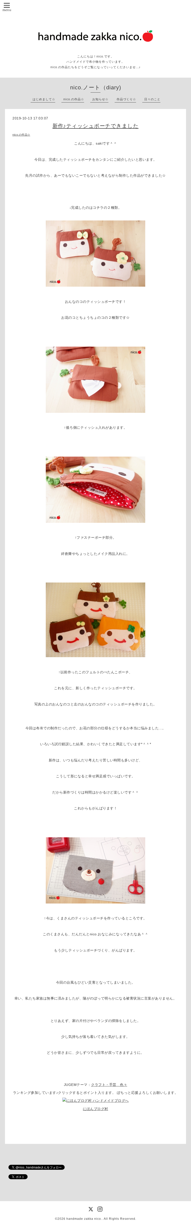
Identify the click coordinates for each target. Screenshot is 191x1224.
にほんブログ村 (95, 1109)
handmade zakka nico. (84, 1219)
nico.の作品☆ (73, 99)
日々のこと (152, 99)
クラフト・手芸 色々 (109, 1085)
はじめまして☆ (44, 99)
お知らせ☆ (100, 99)
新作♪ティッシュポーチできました (95, 126)
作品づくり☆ (126, 99)
